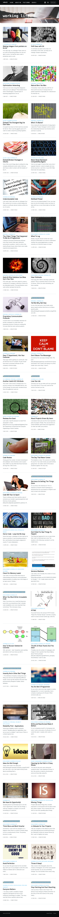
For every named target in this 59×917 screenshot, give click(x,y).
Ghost (54, 913)
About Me (18, 2)
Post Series (26, 2)
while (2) (5, 2)
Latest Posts (49, 913)
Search (34, 2)
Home (11, 2)
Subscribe (53, 2)
